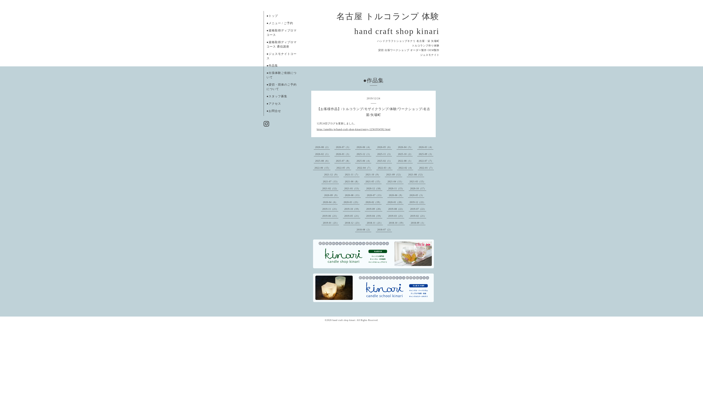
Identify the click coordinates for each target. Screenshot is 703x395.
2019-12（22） (417, 202)
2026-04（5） (405, 147)
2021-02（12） (330, 188)
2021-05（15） (374, 181)
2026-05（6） (384, 147)
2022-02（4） (406, 168)
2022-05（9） (343, 168)
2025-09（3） (426, 154)
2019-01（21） (331, 223)
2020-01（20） (395, 202)
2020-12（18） (374, 188)
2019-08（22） (396, 209)
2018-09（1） (418, 223)
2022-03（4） (385, 168)
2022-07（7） (426, 161)
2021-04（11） (395, 181)
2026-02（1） (322, 154)
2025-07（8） (343, 161)
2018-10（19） (397, 223)
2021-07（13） (331, 181)
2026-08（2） (322, 147)
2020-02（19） (374, 202)
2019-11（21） (330, 209)
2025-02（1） (384, 161)
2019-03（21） (396, 216)
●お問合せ (274, 110)
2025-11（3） (384, 154)
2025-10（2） (405, 154)
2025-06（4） (364, 161)
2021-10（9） (373, 174)
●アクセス (274, 103)
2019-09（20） (374, 209)
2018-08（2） (364, 229)
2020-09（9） (331, 195)
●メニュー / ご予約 (280, 23)
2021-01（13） (352, 188)
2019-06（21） (330, 216)
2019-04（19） (374, 216)
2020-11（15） (396, 188)
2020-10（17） (418, 188)
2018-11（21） (375, 223)
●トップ (272, 15)
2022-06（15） (322, 168)
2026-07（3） (343, 147)
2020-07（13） (375, 195)
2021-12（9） (331, 174)
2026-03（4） (426, 147)
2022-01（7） (426, 168)
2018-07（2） (384, 229)
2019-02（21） (418, 216)
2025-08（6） (322, 161)
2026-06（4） (364, 147)
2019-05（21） (352, 216)
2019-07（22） (418, 209)
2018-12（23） (353, 223)
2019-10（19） (352, 209)
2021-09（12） (394, 174)
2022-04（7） (364, 168)
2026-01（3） (343, 154)
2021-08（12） (416, 174)
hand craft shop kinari (343, 320)
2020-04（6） (330, 202)
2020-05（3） (417, 195)
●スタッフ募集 (277, 96)
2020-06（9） (396, 195)
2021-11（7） (352, 174)
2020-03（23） (352, 202)
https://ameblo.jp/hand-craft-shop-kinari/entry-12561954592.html (353, 129)
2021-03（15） (417, 181)
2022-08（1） (405, 161)
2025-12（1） (364, 154)
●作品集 (272, 65)
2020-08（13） (353, 195)
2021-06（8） (352, 181)
